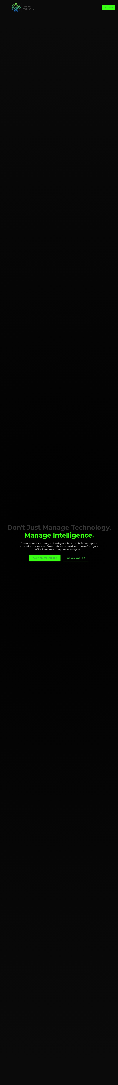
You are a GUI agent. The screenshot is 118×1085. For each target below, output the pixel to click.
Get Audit (108, 7)
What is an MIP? (76, 558)
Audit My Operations (45, 558)
